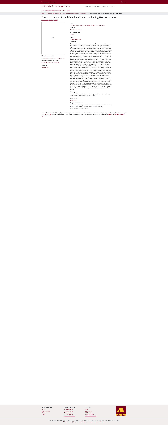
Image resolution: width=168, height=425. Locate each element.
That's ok (150, 421)
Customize (161, 421)
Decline (155, 421)
